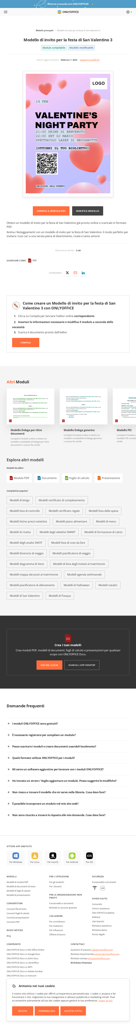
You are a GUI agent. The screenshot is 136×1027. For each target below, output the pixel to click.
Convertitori (15, 903)
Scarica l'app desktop (81, 665)
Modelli (12, 876)
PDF (35, 260)
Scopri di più (105, 1000)
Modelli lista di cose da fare (68, 543)
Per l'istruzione (59, 876)
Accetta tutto (73, 1010)
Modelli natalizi (108, 585)
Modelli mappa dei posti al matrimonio (34, 574)
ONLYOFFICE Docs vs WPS (19, 966)
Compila (26, 342)
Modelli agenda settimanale (84, 574)
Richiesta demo (99, 930)
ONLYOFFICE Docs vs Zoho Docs (22, 958)
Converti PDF (13, 921)
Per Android (72, 862)
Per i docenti (55, 886)
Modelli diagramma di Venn (27, 564)
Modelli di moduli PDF (17, 882)
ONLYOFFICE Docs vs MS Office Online (25, 949)
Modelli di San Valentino (25, 596)
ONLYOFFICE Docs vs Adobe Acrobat (25, 971)
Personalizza (47, 1010)
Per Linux (34, 862)
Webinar (96, 917)
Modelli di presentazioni (18, 895)
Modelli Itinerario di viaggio (27, 553)
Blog (9, 935)
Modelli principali (44, 30)
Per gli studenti (56, 882)
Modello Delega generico (79, 430)
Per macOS (52, 862)
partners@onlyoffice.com (106, 954)
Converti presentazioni (18, 917)
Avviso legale (98, 934)
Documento (49, 478)
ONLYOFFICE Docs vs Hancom (21, 975)
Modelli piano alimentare (71, 521)
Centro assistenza (100, 908)
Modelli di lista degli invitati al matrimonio (79, 564)
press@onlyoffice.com (99, 958)
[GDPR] (102, 889)
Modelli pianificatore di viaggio (72, 553)
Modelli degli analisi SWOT (26, 543)
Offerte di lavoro (57, 934)
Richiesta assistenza (101, 925)
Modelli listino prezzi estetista (28, 521)
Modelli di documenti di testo (21, 886)
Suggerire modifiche (90, 59)
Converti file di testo (17, 908)
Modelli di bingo (20, 500)
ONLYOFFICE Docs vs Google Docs (23, 954)
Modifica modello (87, 210)
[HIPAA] (94, 889)
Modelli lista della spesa (103, 511)
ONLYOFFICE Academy (103, 912)
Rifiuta (22, 1010)
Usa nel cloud (49, 665)
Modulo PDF (21, 478)
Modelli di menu (106, 521)
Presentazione (111, 478)
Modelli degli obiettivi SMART (57, 532)
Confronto (14, 944)
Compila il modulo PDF (51, 210)
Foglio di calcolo (79, 478)
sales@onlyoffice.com (102, 949)
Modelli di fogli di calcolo (19, 890)
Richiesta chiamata (81, 962)
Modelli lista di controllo (25, 511)
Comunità (97, 904)
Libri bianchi (98, 921)
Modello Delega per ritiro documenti (26, 431)
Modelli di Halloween (77, 585)
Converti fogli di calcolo (18, 913)
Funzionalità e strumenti (61, 903)
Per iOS (89, 862)
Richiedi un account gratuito (63, 907)
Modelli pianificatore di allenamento (32, 585)
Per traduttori (56, 925)
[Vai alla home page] (68, 12)
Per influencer (56, 930)
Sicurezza (98, 876)
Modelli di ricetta (20, 532)
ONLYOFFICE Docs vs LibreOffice (23, 962)
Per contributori (57, 921)
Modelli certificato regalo (64, 511)
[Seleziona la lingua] (129, 12)
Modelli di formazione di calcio (103, 532)
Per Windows (15, 862)
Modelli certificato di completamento (62, 500)
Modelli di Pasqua (60, 596)
